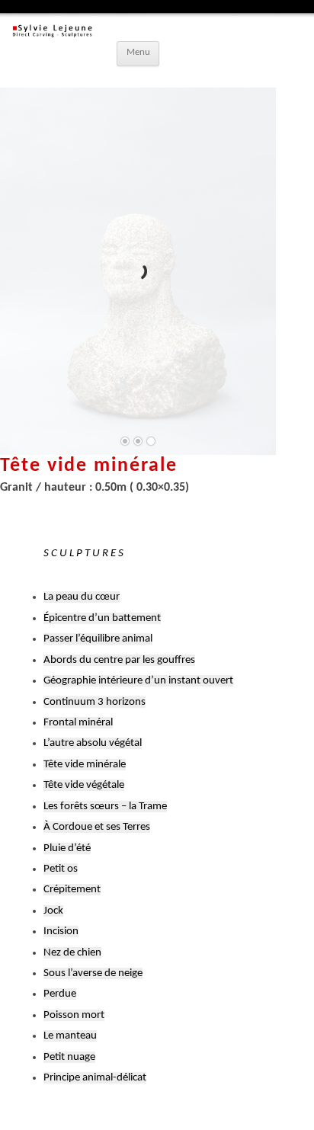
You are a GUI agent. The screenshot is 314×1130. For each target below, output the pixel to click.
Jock (53, 911)
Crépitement (72, 889)
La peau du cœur (81, 597)
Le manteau (70, 1036)
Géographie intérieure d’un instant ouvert (138, 681)
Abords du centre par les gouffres (119, 660)
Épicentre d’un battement (102, 618)
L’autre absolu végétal (92, 743)
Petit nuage (69, 1057)
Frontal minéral (78, 722)
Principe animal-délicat (94, 1078)
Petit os (60, 869)
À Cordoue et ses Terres (96, 827)
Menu (138, 52)
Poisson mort (73, 1015)
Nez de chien (72, 953)
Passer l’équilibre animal (97, 639)
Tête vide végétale (83, 785)
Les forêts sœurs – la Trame (105, 806)
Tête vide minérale (84, 764)
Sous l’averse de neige (93, 973)
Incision (60, 931)
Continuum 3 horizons (94, 702)
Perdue (59, 994)
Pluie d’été (67, 848)
